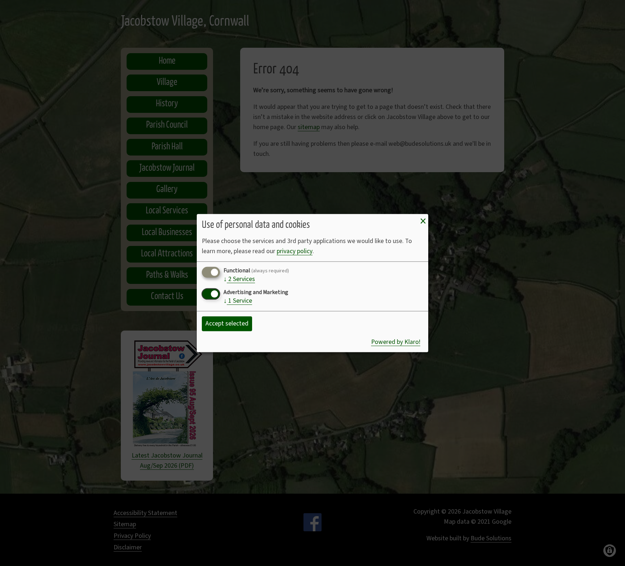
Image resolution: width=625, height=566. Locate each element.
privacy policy (294, 251)
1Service (238, 301)
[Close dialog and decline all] (422, 221)
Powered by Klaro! (395, 341)
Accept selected (226, 323)
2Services (239, 280)
